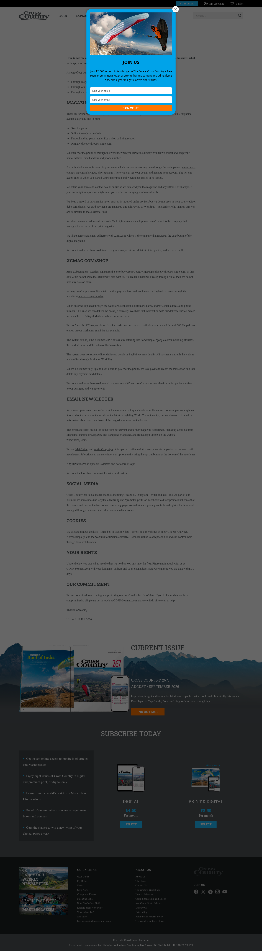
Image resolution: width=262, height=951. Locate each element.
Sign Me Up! (131, 108)
